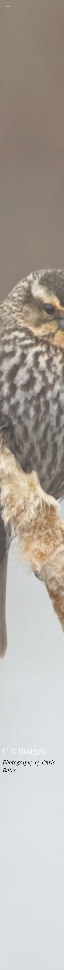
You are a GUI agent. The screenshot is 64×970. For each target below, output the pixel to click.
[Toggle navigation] (8, 6)
